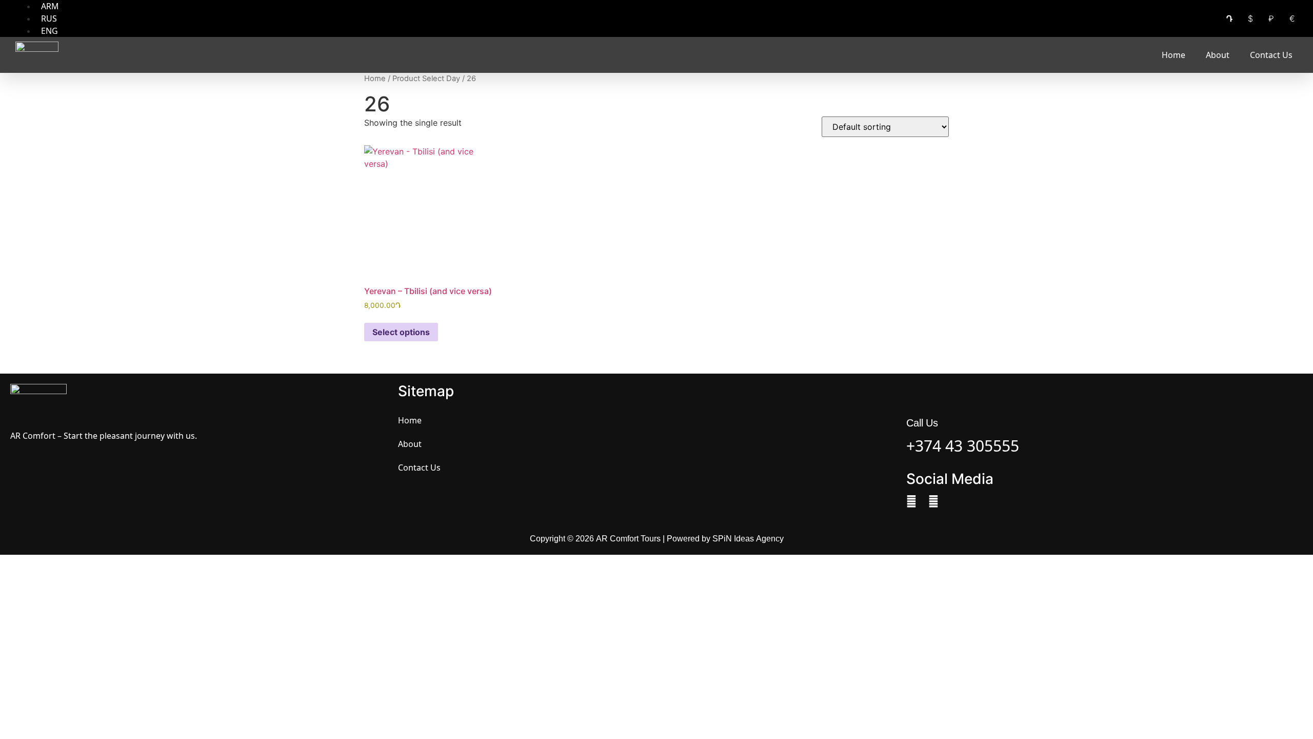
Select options (401, 332)
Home (1173, 55)
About (1217, 55)
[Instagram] (933, 501)
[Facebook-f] (911, 501)
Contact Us (1271, 55)
